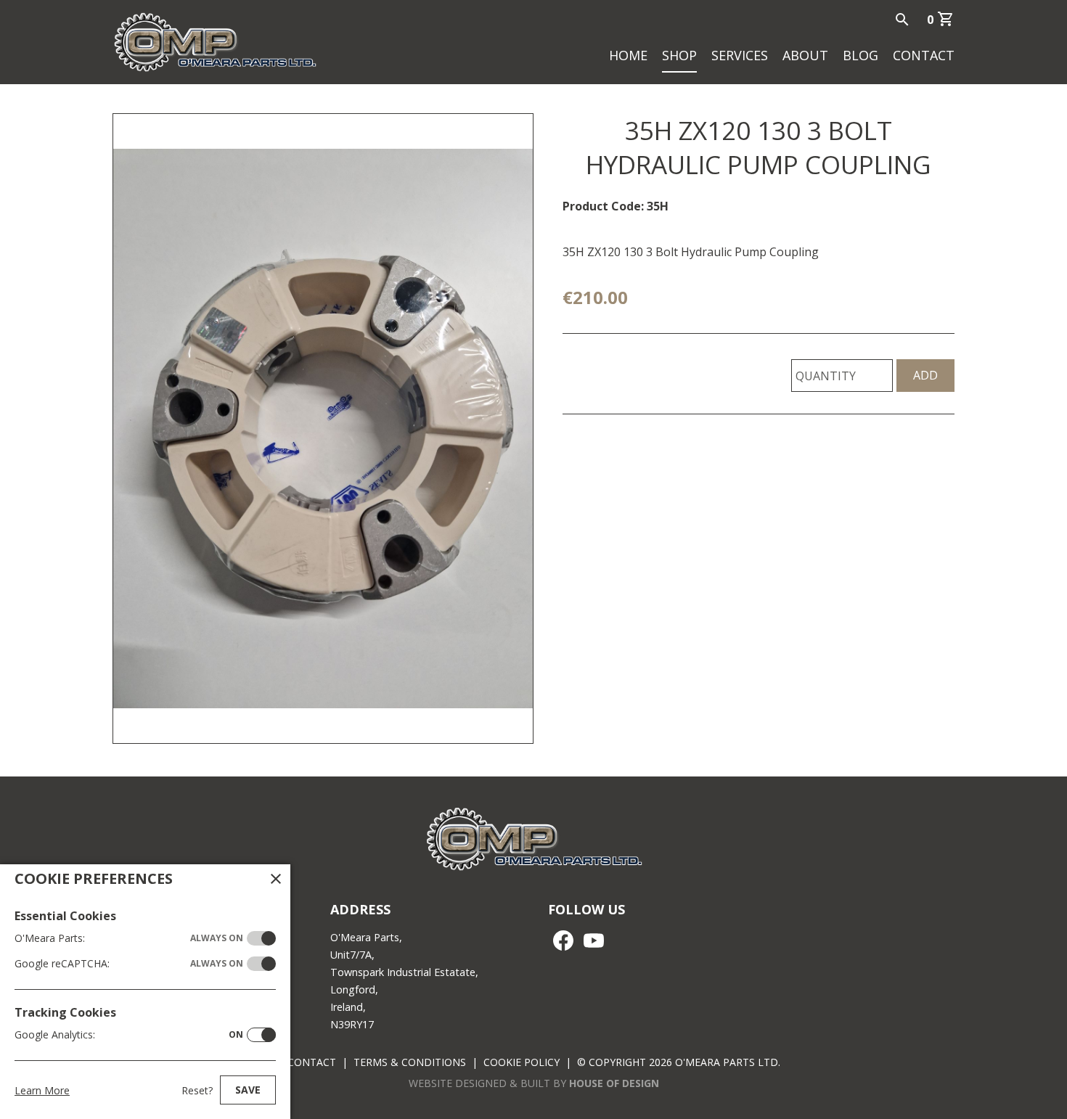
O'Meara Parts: (129, 938)
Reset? (197, 1090)
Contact (923, 55)
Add (925, 375)
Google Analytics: (129, 1034)
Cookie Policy (521, 1062)
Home (628, 55)
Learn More (42, 1090)
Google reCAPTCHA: (129, 963)
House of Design (614, 1083)
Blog (860, 55)
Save (248, 1090)
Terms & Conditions (409, 1062)
